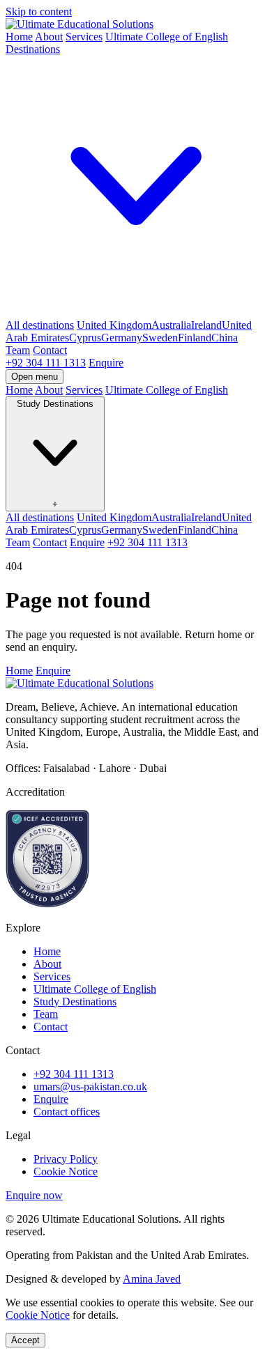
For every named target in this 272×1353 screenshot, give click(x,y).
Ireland (206, 325)
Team (18, 350)
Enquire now (34, 1195)
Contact (50, 350)
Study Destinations (74, 1001)
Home (19, 36)
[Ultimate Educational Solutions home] (79, 24)
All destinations (40, 325)
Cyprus (85, 337)
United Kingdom (114, 325)
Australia (171, 325)
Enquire (106, 363)
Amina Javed (152, 1279)
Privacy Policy (65, 1159)
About (49, 36)
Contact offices (66, 1112)
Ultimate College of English (166, 36)
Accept (25, 1340)
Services (84, 36)
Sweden (160, 337)
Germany (121, 337)
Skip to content (39, 11)
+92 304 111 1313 (46, 363)
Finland (194, 337)
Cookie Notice (65, 1171)
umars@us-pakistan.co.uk (90, 1086)
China (224, 337)
